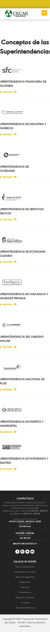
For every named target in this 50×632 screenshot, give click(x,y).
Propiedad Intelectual (25, 607)
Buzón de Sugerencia (25, 577)
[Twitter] (27, 552)
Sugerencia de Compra (25, 572)
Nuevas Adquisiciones (25, 566)
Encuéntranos (25, 592)
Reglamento (25, 582)
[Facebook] (17, 552)
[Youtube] (32, 552)
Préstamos (25, 587)
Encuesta (25, 602)
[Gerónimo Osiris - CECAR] (16, 14)
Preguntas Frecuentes (25, 597)
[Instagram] (22, 552)
